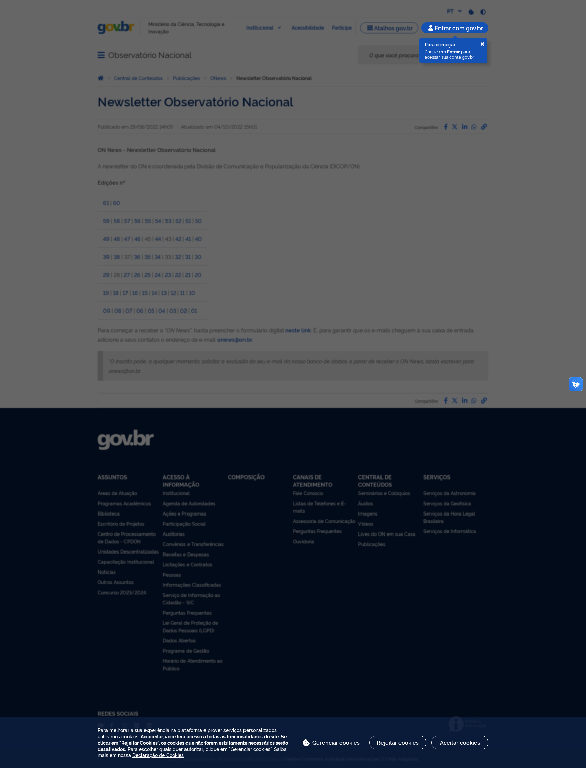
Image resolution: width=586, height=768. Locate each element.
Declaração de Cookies (158, 755)
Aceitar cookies (460, 742)
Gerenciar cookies (336, 742)
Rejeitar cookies (398, 742)
